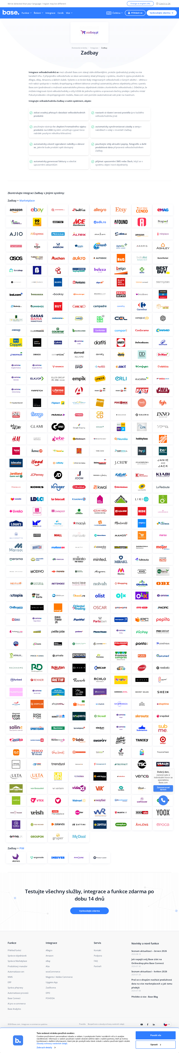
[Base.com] (11, 13)
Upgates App (52, 982)
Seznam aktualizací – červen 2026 (149, 951)
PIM (21, 848)
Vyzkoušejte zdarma (160, 12)
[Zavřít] (174, 768)
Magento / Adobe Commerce (59, 977)
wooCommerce (53, 971)
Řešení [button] (37, 12)
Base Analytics (14, 1008)
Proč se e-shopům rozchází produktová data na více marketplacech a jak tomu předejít (151, 983)
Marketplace (27, 200)
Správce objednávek (17, 955)
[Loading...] (141, 1024)
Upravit (154, 1044)
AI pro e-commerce (17, 1003)
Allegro (49, 950)
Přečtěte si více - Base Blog (144, 996)
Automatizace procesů (18, 992)
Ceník (61, 12)
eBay (48, 961)
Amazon (49, 955)
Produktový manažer (17, 966)
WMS (10, 977)
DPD (48, 992)
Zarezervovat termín (163, 788)
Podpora (98, 955)
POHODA (50, 998)
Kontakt (97, 950)
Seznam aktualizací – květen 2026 (149, 971)
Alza (48, 966)
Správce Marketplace (17, 961)
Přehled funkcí (14, 950)
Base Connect (14, 998)
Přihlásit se (137, 12)
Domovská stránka (79, 48)
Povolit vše (155, 1035)
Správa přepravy (15, 987)
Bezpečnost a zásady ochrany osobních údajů (106, 1024)
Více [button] (68, 12)
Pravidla (82, 1024)
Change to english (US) (140, 3)
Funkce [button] (25, 12)
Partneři (97, 966)
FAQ (96, 961)
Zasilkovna (51, 987)
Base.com (16, 1024)
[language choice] (167, 1024)
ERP (9, 982)
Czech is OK (164, 3)
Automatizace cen (16, 971)
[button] (114, 13)
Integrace (50, 12)
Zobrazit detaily (44, 1047)
